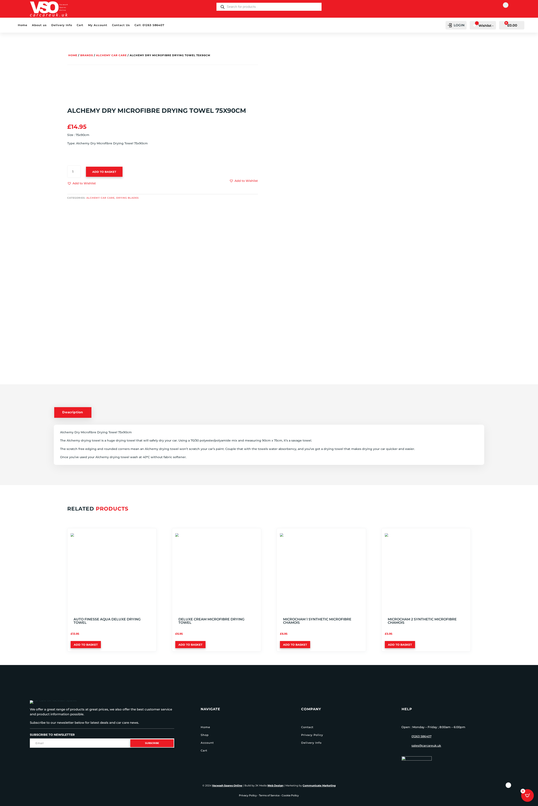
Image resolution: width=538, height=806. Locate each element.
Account (207, 742)
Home (22, 25)
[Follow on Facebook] (505, 5)
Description (72, 412)
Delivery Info (61, 25)
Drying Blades (127, 197)
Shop (205, 735)
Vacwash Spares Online (227, 785)
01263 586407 (421, 736)
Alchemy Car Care (111, 55)
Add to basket (104, 171)
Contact (307, 727)
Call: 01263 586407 (149, 25)
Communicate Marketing (319, 785)
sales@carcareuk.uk (426, 745)
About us (39, 25)
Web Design (275, 785)
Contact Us (121, 25)
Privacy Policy (312, 735)
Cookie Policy (290, 795)
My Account (97, 25)
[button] (81, 183)
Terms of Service (269, 795)
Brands (86, 55)
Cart (80, 25)
